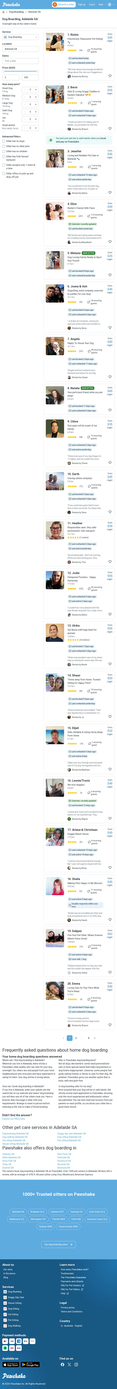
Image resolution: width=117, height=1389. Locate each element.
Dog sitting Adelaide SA (69, 1137)
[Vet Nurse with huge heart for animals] (79, 645)
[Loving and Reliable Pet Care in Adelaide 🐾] (79, 172)
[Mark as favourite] (110, 76)
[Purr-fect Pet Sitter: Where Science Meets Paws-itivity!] (79, 952)
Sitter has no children (16, 151)
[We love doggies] (79, 799)
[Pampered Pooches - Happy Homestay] (79, 594)
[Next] (95, 1038)
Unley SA (6, 1164)
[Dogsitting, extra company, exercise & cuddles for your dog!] (79, 307)
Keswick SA (63, 1164)
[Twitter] (69, 1364)
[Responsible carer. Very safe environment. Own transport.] (79, 542)
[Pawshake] (11, 4)
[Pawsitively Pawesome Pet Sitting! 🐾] (79, 55)
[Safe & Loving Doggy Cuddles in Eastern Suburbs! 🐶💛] (79, 108)
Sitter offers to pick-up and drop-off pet (19, 175)
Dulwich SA (8, 1167)
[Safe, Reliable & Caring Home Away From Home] (79, 749)
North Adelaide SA (11, 1157)
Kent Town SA (64, 1154)
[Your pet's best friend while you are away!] (79, 399)
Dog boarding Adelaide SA (15, 1133)
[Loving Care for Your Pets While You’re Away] (79, 1004)
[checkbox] (3, 141)
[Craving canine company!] (79, 493)
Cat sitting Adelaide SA (13, 1140)
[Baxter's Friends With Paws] (79, 223)
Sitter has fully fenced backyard (17, 158)
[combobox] (20, 37)
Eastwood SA (64, 1161)
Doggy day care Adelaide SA (71, 1133)
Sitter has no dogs (15, 141)
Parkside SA (63, 1157)
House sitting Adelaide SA (15, 1143)
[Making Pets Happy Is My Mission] (79, 899)
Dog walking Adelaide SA (14, 1137)
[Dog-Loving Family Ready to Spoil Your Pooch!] (79, 264)
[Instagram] (76, 1364)
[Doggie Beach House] (79, 849)
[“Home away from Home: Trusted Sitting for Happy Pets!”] (79, 696)
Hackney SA (8, 1154)
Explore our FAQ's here (13, 1118)
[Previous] (63, 1038)
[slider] (3, 71)
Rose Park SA (9, 1161)
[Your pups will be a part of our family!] (79, 442)
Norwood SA (63, 1167)
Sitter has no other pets (18, 146)
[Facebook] (62, 1364)
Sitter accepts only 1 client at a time (20, 167)
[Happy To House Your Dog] (79, 358)
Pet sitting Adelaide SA (69, 1140)
